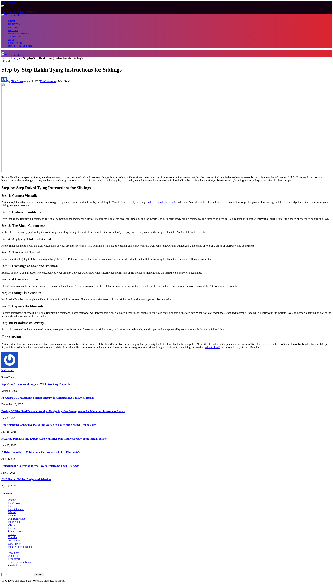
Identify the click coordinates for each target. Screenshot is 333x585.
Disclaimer (14, 558)
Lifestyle (15, 43)
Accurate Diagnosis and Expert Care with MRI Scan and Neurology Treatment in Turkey (54, 438)
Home (12, 21)
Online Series (15, 531)
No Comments (48, 81)
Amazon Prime (16, 518)
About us (13, 555)
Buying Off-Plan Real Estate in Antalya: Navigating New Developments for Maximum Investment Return (63, 411)
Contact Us (14, 565)
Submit (39, 574)
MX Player (14, 543)
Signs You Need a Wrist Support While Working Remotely (35, 384)
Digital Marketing (21, 46)
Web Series (14, 540)
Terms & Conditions (19, 562)
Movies (12, 515)
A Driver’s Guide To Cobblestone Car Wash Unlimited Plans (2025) (40, 452)
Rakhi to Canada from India (161, 202)
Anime (12, 499)
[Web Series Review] (13, 15)
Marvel (12, 512)
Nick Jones (17, 81)
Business (14, 24)
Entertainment (18, 33)
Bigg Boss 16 (15, 503)
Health (13, 30)
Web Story (14, 552)
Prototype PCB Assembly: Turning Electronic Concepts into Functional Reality (47, 397)
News (11, 527)
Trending (14, 36)
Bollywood (14, 521)
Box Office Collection (20, 546)
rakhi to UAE (212, 347)
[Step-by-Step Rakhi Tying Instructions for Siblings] (69, 171)
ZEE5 (11, 40)
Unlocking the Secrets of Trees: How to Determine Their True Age (40, 465)
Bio (10, 506)
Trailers (12, 534)
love (119, 329)
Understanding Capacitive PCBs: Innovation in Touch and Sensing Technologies (48, 424)
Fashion (13, 27)
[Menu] (2, 52)
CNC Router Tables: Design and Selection (26, 479)
